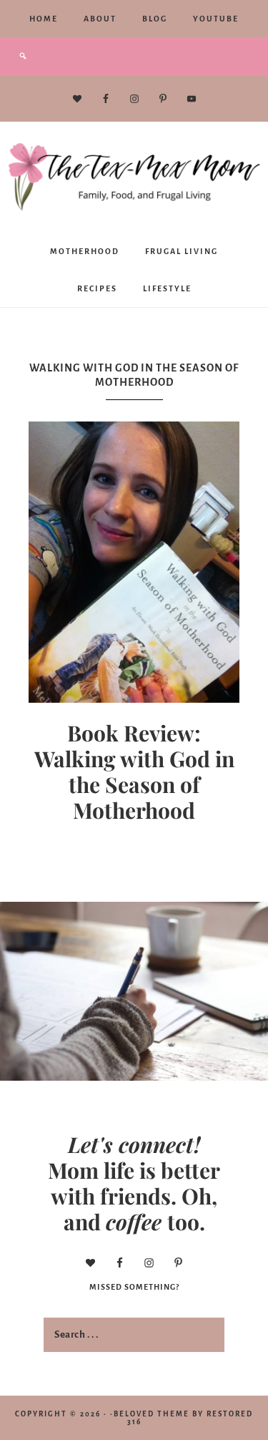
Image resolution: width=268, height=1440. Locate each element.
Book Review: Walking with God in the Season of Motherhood (134, 771)
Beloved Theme (151, 1414)
